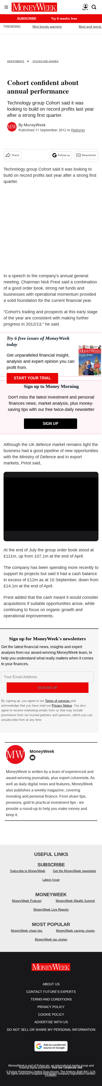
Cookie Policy (51, 1014)
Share (15, 155)
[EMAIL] (34, 757)
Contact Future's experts (51, 992)
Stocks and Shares (45, 61)
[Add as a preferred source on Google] (51, 1046)
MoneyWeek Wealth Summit (75, 901)
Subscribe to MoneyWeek (27, 871)
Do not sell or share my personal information (51, 1029)
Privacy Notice (62, 705)
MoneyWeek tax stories (51, 939)
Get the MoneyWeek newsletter (74, 871)
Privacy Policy (51, 1007)
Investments (15, 61)
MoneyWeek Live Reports (51, 909)
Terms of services (58, 701)
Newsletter (89, 155)
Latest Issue (51, 880)
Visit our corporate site (66, 1067)
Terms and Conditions (51, 999)
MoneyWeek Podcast (27, 901)
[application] (51, 504)
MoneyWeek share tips (26, 930)
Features (78, 130)
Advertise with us (51, 1022)
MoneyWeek (35, 124)
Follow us (64, 155)
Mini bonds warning (47, 26)
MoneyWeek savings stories (75, 930)
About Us (51, 984)
